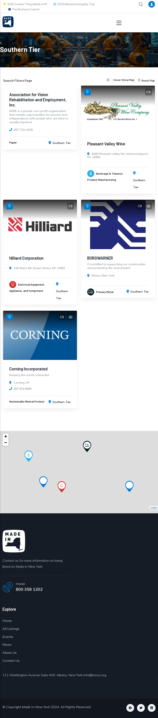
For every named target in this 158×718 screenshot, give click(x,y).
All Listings (10, 629)
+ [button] (5, 436)
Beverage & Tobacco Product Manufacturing (105, 176)
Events (7, 637)
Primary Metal (104, 292)
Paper (13, 142)
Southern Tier (61, 143)
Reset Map (148, 80)
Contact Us (11, 660)
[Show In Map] (87, 92)
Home (7, 621)
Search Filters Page (17, 80)
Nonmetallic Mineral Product (26, 401)
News (7, 644)
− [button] (5, 442)
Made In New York (36, 707)
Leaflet (153, 507)
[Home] (8, 21)
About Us (9, 652)
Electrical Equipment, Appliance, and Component (27, 287)
